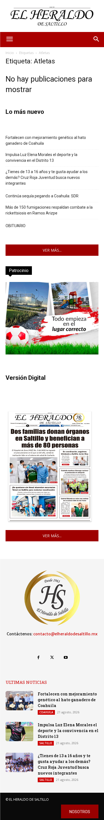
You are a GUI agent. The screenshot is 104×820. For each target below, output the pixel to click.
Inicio (10, 52)
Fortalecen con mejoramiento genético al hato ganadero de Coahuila (46, 140)
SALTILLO (45, 743)
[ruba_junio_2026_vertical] (52, 353)
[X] (52, 657)
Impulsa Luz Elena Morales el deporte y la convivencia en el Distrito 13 (41, 157)
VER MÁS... (52, 250)
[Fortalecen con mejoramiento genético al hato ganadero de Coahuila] (19, 700)
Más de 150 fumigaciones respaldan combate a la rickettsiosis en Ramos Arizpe (49, 210)
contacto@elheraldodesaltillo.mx (65, 633)
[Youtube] (65, 657)
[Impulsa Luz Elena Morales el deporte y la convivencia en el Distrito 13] (19, 731)
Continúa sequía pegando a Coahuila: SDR (42, 196)
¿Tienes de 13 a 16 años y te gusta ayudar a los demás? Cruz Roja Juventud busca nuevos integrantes (47, 177)
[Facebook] (38, 657)
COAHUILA (46, 712)
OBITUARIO (16, 226)
